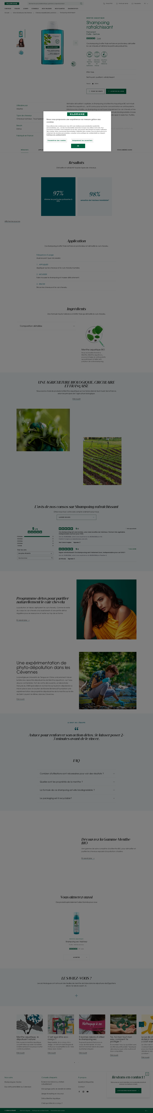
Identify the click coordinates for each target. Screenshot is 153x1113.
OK (78, 146)
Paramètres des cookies (57, 140)
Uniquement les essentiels (82, 140)
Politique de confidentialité (56, 135)
